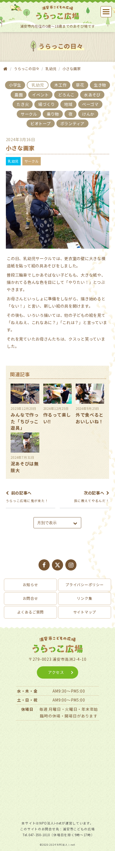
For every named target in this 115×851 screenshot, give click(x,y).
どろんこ (66, 95)
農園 (19, 95)
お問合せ (30, 598)
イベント (40, 95)
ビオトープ (40, 123)
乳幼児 (50, 68)
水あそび (92, 95)
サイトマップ (84, 612)
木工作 (60, 85)
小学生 (15, 85)
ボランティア (72, 123)
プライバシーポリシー (84, 584)
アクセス (56, 672)
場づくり (46, 104)
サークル (29, 114)
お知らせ (30, 584)
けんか (88, 114)
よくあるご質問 (30, 612)
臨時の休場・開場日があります (68, 716)
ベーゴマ (90, 104)
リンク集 (84, 598)
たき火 (22, 104)
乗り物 (53, 114)
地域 (68, 104)
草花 (80, 85)
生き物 (100, 85)
